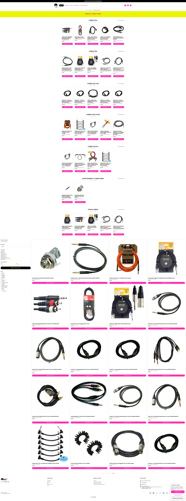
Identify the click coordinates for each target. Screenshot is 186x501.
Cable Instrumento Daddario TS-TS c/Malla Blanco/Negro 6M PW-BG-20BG (118, 133)
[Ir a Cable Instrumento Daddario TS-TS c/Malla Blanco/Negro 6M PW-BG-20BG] (118, 124)
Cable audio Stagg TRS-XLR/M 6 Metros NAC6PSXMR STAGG (80, 69)
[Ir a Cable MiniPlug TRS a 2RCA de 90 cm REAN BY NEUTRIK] (118, 30)
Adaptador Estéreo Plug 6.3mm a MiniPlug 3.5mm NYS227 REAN (67, 196)
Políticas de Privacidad (97, 483)
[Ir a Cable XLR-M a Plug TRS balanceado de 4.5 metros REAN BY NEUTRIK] (166, 396)
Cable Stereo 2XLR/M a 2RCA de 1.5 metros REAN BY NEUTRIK (105, 38)
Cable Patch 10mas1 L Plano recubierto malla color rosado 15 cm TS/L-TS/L (92, 165)
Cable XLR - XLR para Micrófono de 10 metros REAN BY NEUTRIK (80, 101)
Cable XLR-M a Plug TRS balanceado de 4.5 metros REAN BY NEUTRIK (163, 416)
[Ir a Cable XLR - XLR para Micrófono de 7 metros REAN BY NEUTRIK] (105, 93)
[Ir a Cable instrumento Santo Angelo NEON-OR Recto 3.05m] (105, 124)
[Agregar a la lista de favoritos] (72, 29)
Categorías (49, 480)
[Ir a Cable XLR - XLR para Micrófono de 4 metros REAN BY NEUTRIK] (118, 93)
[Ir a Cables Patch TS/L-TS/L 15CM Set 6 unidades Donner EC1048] (80, 124)
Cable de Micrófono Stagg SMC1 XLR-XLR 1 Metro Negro (92, 101)
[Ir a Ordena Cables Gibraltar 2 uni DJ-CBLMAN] (89, 443)
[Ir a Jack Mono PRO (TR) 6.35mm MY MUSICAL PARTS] (80, 188)
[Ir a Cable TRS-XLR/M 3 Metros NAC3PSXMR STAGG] (92, 61)
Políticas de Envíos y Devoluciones (99, 484)
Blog (48, 483)
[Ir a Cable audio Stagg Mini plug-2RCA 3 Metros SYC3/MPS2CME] (67, 30)
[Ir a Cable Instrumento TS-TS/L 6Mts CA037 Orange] (67, 124)
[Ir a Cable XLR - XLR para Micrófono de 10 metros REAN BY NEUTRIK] (80, 93)
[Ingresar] (128, 5)
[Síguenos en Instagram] (5, 481)
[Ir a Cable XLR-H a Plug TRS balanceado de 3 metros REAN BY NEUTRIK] (105, 61)
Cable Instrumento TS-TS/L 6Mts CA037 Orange (67, 132)
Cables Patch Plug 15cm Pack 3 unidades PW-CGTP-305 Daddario (92, 132)
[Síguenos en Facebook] (6, 481)
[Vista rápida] (72, 31)
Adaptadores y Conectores (5, 258)
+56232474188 (144, 482)
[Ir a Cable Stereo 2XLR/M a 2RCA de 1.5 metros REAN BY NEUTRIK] (105, 30)
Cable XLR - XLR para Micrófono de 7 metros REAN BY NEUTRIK (105, 101)
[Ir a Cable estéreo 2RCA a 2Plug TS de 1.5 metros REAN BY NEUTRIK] (92, 30)
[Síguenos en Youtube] (8, 481)
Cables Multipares (4, 257)
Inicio (48, 485)
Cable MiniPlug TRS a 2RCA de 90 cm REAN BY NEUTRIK (118, 38)
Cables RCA (3, 251)
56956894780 (144, 484)
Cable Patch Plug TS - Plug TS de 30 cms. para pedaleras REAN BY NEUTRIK (80, 165)
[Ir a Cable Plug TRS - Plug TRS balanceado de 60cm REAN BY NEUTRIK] (67, 61)
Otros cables (3, 259)
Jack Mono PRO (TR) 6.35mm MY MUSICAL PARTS (79, 196)
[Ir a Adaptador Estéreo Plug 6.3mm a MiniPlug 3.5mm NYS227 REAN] (67, 188)
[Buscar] (125, 5)
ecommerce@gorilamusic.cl (146, 480)
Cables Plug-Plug (4, 254)
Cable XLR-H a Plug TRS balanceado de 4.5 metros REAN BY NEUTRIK (124, 416)
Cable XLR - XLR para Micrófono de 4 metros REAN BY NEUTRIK (118, 101)
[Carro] (131, 5)
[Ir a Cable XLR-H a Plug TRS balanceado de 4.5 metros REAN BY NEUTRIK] (127, 396)
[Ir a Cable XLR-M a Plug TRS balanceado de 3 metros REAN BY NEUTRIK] (118, 61)
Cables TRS (3, 252)
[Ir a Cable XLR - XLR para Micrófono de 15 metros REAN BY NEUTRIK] (67, 93)
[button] (61, 5)
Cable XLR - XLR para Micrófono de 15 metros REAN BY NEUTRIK (67, 101)
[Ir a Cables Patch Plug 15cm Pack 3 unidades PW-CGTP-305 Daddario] (92, 124)
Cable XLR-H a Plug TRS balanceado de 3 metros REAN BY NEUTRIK (105, 69)
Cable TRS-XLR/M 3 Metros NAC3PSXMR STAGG (91, 69)
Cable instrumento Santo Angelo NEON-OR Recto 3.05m (105, 132)
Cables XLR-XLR (3, 253)
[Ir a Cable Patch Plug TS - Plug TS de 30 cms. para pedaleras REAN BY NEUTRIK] (80, 156)
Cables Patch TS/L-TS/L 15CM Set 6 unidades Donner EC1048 (80, 132)
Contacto (95, 480)
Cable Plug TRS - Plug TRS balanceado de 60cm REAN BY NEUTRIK (67, 69)
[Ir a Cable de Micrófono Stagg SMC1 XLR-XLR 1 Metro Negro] (92, 93)
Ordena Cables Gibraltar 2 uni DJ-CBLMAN (80, 463)
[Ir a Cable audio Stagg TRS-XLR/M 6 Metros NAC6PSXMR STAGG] (80, 61)
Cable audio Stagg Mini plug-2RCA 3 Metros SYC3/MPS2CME (67, 38)
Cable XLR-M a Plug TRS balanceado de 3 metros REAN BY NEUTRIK (118, 69)
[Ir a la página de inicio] (55, 5)
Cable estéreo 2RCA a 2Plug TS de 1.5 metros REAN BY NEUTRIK (92, 38)
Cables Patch (3, 255)
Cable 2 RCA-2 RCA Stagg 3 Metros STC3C (80, 37)
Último (113, 473)
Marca (2, 271)
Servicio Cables (49, 484)
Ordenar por (3, 244)
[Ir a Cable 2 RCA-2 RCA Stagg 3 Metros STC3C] (80, 30)
